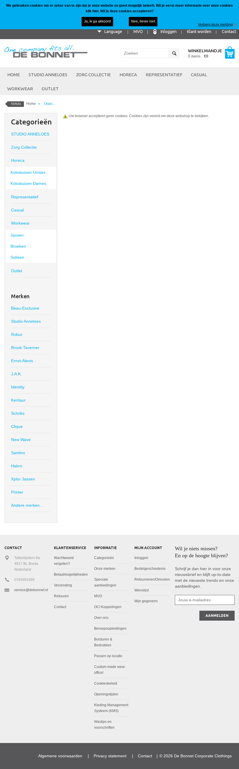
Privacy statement (110, 756)
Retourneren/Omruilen (152, 579)
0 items (198, 56)
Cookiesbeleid (105, 683)
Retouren (61, 596)
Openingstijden (106, 694)
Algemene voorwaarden (60, 756)
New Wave (21, 439)
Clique (17, 426)
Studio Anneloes (26, 321)
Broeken (18, 246)
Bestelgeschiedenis (150, 569)
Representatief (164, 74)
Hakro (16, 466)
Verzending (63, 585)
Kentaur (18, 400)
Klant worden (199, 31)
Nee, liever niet (143, 21)
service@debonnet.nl (31, 590)
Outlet (50, 88)
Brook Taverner (25, 347)
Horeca (128, 74)
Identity (17, 387)
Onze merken (104, 569)
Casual (199, 74)
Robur (16, 334)
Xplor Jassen (23, 479)
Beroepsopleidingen (110, 628)
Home (13, 74)
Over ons (101, 618)
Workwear (20, 88)
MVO (138, 31)
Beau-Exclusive (25, 308)
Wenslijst (141, 590)
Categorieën (104, 558)
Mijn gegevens (146, 601)
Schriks (17, 413)
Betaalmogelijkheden (71, 574)
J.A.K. (16, 374)
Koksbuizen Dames (28, 183)
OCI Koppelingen (108, 607)
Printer (17, 492)
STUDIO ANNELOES (48, 74)
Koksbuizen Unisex (27, 172)
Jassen (17, 235)
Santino (18, 452)
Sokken (17, 257)
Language (113, 31)
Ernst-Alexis (22, 360)
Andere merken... (27, 505)
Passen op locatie (108, 656)
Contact (229, 31)
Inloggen (169, 31)
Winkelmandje (205, 50)
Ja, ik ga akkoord (97, 21)
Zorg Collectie (93, 74)
